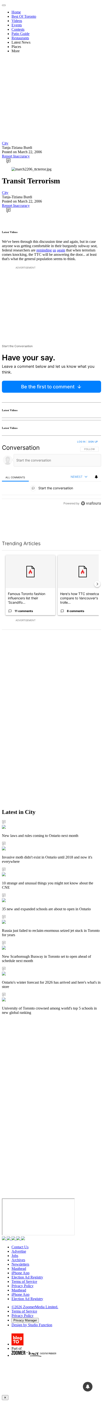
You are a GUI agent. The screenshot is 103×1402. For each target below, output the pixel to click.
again (61, 250)
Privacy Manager (25, 1320)
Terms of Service (24, 1281)
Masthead (18, 1269)
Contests (17, 29)
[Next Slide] (97, 584)
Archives (18, 1260)
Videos (16, 21)
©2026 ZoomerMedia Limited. (34, 1307)
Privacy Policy (22, 1286)
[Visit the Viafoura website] (91, 525)
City (5, 143)
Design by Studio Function (31, 1325)
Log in (81, 441)
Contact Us (20, 1247)
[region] (51, 484)
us (54, 250)
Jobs (14, 1256)
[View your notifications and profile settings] (96, 477)
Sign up (93, 441)
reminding (44, 250)
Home (16, 12)
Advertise (18, 1251)
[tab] (15, 477)
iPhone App (20, 1273)
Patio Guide (20, 34)
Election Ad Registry (27, 1277)
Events (16, 25)
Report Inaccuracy (16, 156)
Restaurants (20, 38)
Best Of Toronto (23, 16)
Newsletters (20, 1264)
